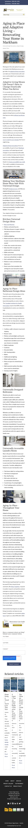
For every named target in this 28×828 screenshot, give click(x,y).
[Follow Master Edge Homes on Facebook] (10, 803)
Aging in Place (6, 48)
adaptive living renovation (17, 71)
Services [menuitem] (18, 781)
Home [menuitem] (7, 781)
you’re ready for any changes (11, 140)
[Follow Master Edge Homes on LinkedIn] (15, 803)
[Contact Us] (8, 803)
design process (13, 189)
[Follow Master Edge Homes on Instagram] (13, 803)
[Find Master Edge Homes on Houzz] (17, 803)
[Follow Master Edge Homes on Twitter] (20, 803)
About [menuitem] (12, 781)
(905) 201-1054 (16, 1)
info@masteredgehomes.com (14, 798)
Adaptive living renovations (10, 145)
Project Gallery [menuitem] (8, 783)
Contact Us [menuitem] (8, 786)
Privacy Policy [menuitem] (17, 786)
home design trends (6, 742)
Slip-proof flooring (9, 224)
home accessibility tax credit (17, 162)
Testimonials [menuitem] (19, 783)
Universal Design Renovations (9, 46)
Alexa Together (15, 586)
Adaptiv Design (20, 46)
